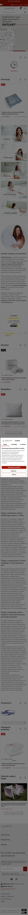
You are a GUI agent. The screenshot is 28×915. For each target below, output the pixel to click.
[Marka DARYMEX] (8, 712)
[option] (14, 334)
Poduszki (8, 158)
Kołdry (7, 139)
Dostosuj (13, 471)
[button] (14, 835)
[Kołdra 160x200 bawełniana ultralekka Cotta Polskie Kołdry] (14, 362)
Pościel (7, 176)
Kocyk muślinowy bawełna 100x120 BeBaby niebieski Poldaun (13, 113)
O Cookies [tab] (23, 444)
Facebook (12, 879)
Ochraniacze (10, 194)
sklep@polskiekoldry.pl (8, 889)
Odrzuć (14, 474)
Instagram (16, 879)
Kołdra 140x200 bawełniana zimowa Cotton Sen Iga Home (13, 764)
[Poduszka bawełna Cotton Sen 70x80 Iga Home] (14, 406)
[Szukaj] (25, 12)
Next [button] (25, 333)
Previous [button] (2, 333)
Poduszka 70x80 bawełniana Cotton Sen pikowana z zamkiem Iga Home (13, 423)
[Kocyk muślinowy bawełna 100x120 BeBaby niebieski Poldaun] (14, 96)
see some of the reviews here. (14, 322)
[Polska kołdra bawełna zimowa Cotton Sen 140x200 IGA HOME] (14, 746)
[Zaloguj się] (25, 8)
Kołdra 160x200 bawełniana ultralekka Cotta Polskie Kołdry (14, 378)
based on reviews (14, 320)
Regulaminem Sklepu (8, 874)
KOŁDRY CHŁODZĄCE (14, 1)
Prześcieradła (10, 213)
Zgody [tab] (5, 444)
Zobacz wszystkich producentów (13, 723)
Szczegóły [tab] (14, 444)
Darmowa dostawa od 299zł (20, 5)
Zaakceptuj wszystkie (14, 467)
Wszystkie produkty (13, 433)
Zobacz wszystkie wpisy (12, 813)
